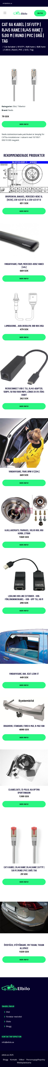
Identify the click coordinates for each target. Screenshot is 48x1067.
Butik (40, 13)
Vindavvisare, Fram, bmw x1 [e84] (24, 471)
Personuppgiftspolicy (35, 1059)
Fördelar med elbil (14, 1016)
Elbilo (8, 1021)
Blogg (8, 1026)
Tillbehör (21, 106)
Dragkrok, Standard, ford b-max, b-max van (24, 725)
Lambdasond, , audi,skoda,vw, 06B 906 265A (24, 325)
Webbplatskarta (24, 1062)
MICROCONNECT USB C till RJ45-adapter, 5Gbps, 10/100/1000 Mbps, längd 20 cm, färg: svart (24, 391)
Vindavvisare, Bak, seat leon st (24, 673)
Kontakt (13, 1059)
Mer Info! (24, 124)
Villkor (21, 1059)
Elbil (15, 106)
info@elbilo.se (7, 3)
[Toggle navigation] (5, 13)
